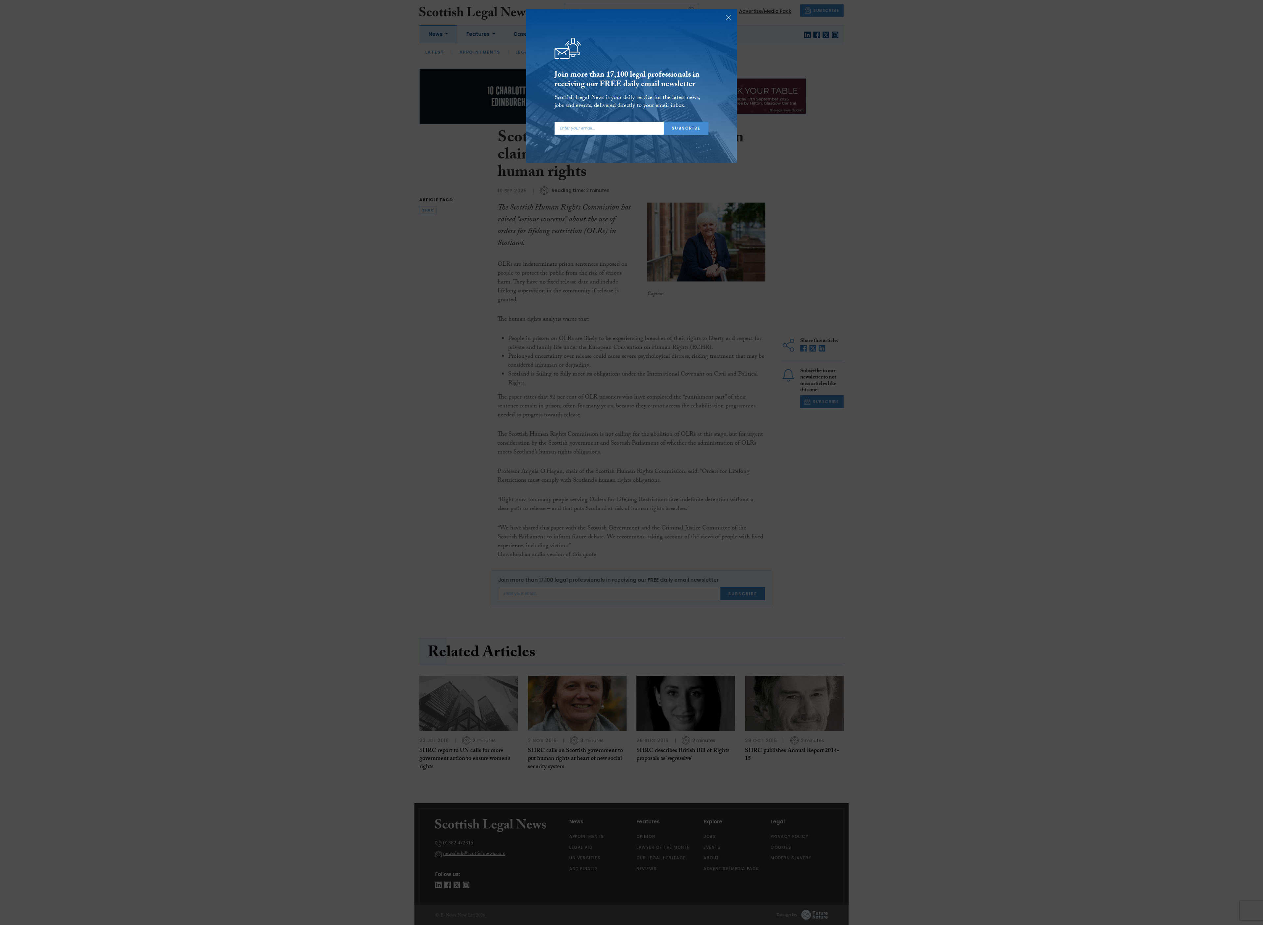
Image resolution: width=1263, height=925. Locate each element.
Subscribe (686, 128)
